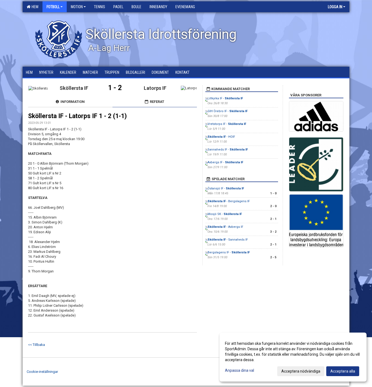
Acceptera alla (342, 371)
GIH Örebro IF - (228, 111)
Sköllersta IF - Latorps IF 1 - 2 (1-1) (77, 116)
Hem (34, 7)
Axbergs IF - (225, 162)
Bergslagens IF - (229, 252)
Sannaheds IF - (228, 149)
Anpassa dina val (239, 370)
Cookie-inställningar (42, 372)
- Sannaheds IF (228, 239)
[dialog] (293, 357)
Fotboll (53, 7)
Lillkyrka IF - (225, 98)
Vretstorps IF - (227, 124)
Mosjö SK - (225, 214)
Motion (77, 7)
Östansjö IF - (226, 188)
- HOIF (221, 137)
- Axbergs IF (225, 227)
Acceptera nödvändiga (300, 371)
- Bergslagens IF (229, 201)
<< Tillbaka (36, 345)
